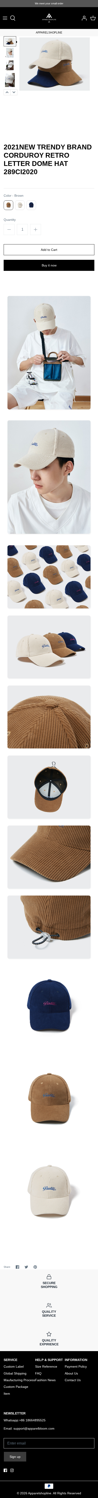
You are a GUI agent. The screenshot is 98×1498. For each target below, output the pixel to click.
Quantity (10, 219)
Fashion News (45, 1380)
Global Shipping (15, 1373)
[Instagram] (12, 1470)
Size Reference (46, 1366)
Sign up (15, 1457)
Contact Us (73, 1380)
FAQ (38, 1373)
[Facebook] (5, 1470)
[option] (10, 41)
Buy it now (49, 265)
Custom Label (14, 1366)
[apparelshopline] (49, 18)
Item (7, 1393)
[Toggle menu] (5, 18)
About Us (71, 1373)
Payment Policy (76, 1366)
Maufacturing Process (19, 1380)
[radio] (8, 205)
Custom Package (16, 1387)
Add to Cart (49, 250)
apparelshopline (39, 1493)
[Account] (83, 18)
